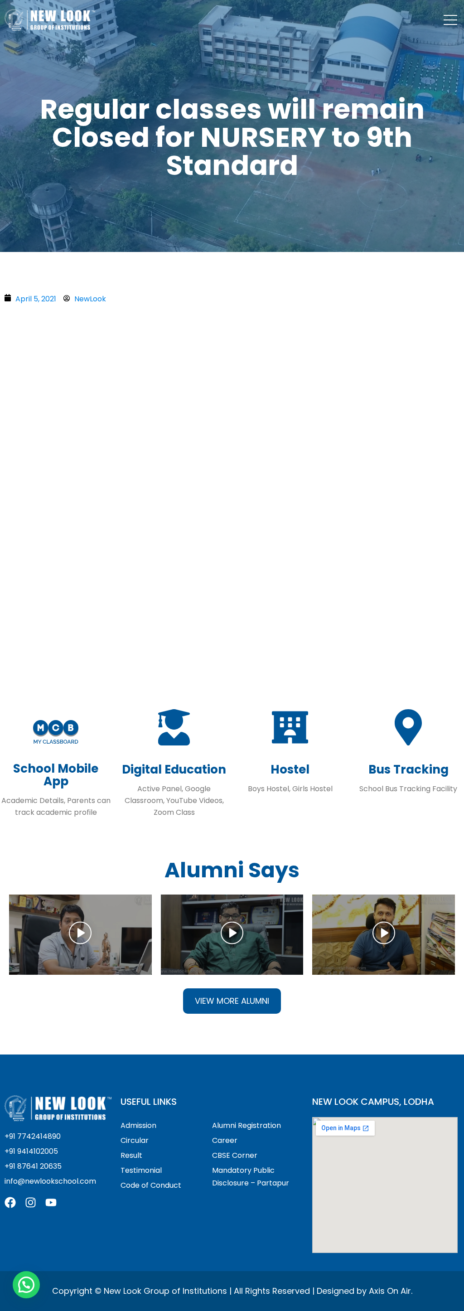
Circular (135, 1140)
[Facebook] (10, 1202)
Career (224, 1140)
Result (131, 1155)
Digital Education (174, 769)
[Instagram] (30, 1202)
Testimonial (141, 1170)
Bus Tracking (408, 769)
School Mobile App (55, 774)
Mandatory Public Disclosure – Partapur (250, 1176)
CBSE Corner (234, 1155)
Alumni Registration (246, 1125)
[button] (80, 934)
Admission (138, 1125)
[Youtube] (51, 1202)
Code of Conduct (151, 1185)
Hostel (290, 769)
